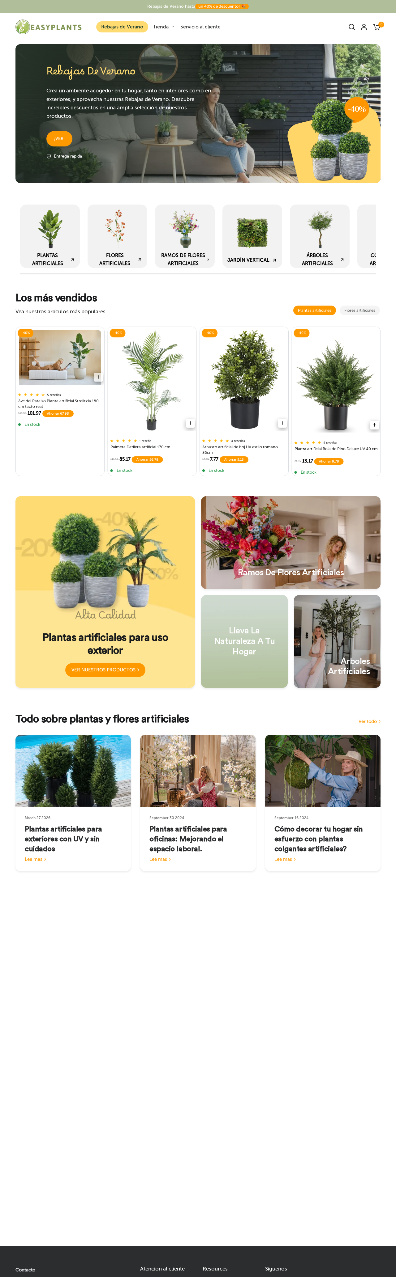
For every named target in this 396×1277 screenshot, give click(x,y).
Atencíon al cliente (162, 1268)
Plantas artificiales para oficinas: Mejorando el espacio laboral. (188, 839)
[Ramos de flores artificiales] (291, 542)
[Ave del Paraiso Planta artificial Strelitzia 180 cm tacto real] (60, 357)
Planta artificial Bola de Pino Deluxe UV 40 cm (336, 448)
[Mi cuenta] (364, 27)
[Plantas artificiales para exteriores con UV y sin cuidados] (73, 771)
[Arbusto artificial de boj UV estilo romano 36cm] (244, 380)
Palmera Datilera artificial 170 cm (140, 447)
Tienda (161, 27)
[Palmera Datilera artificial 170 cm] (152, 380)
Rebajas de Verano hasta (196, 6)
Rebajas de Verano (122, 27)
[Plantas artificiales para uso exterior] (105, 592)
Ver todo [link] (368, 721)
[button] (59, 138)
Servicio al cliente (200, 27)
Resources (215, 1268)
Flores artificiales (359, 310)
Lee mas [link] (33, 859)
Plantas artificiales (314, 310)
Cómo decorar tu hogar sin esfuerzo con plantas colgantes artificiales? (318, 839)
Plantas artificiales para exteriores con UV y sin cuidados (63, 839)
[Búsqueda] (352, 27)
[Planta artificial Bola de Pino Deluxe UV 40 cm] (336, 381)
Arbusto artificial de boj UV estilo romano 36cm (240, 449)
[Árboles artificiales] (337, 641)
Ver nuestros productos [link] (103, 670)
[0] (375, 27)
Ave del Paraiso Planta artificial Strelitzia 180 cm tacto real (58, 403)
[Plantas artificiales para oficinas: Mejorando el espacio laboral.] (198, 771)
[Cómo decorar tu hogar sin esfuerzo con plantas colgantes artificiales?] (323, 771)
